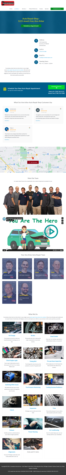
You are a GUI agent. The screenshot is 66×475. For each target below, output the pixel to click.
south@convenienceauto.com (45, 57)
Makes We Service (33, 8)
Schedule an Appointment (31, 26)
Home (11, 8)
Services (24, 8)
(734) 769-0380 (42, 51)
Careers (41, 8)
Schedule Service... (57, 8)
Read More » (7, 120)
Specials (47, 8)
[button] (56, 87)
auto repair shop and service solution (15, 70)
